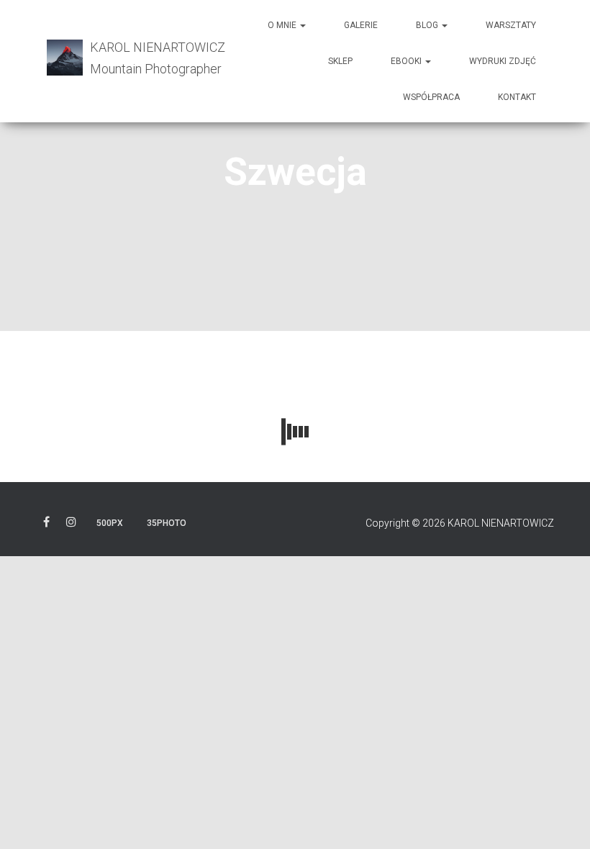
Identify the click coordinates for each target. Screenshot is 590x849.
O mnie (283, 25)
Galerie (361, 25)
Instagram (71, 524)
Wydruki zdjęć (502, 61)
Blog (428, 25)
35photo (166, 523)
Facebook (46, 524)
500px (109, 523)
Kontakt (517, 97)
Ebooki (407, 61)
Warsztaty (511, 25)
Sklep (340, 61)
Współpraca (431, 97)
